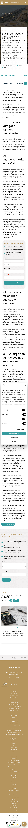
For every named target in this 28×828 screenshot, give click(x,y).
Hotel (14, 745)
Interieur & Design (14, 764)
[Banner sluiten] (25, 385)
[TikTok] (21, 823)
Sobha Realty (14, 808)
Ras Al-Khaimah (14, 713)
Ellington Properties (14, 801)
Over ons (14, 777)
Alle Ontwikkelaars (14, 797)
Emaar (14, 803)
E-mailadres (7, 268)
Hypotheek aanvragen (14, 762)
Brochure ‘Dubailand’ (14, 726)
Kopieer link (20, 83)
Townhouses (14, 749)
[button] (24, 75)
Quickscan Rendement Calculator (14, 734)
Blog (14, 780)
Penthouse (14, 747)
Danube (14, 799)
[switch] (24, 414)
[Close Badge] (20, 823)
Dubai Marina (14, 702)
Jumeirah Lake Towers (14, 704)
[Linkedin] (7, 823)
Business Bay (14, 695)
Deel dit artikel (7, 83)
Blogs (8, 13)
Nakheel (14, 805)
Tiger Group (14, 810)
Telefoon (6, 275)
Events (14, 786)
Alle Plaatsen (14, 715)
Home (2, 13)
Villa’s (14, 752)
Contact (14, 784)
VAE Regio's (21, 65)
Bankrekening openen (14, 760)
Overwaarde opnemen (14, 767)
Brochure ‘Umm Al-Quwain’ (14, 732)
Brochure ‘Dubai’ (14, 723)
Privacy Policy (14, 820)
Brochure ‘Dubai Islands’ (14, 728)
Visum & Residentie (14, 771)
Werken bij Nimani (14, 790)
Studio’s (14, 743)
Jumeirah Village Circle (14, 708)
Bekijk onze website (14, 433)
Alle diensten (14, 758)
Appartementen (14, 741)
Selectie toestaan (14, 437)
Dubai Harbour (14, 698)
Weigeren (14, 441)
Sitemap (14, 817)
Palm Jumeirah (14, 711)
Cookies (14, 819)
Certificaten (14, 782)
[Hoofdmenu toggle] (25, 2)
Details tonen (20, 429)
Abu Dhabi (14, 693)
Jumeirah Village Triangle (14, 706)
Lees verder (6, 641)
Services (14, 788)
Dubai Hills (14, 700)
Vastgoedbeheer (14, 769)
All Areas (14, 717)
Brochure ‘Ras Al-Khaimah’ (14, 730)
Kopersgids (22, 628)
